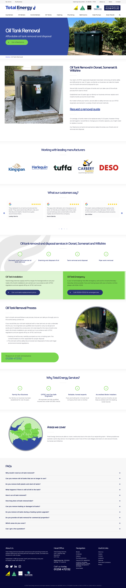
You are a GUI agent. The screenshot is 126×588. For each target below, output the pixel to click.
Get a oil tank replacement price (24, 292)
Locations (101, 558)
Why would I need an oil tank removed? (63, 473)
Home (8, 57)
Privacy (100, 564)
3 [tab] (64, 229)
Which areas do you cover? (63, 523)
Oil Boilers (21, 15)
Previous (4, 213)
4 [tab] (67, 229)
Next (122, 213)
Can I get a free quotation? (63, 529)
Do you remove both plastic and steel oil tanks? (63, 484)
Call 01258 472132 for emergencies (86, 292)
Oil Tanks (48, 15)
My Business (18, 1)
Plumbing (70, 15)
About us (102, 1)
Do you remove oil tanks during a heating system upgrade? (63, 512)
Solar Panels (110, 15)
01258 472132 (112, 8)
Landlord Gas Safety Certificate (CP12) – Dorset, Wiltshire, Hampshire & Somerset (83, 564)
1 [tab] (59, 229)
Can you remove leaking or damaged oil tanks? (63, 506)
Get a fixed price (18, 42)
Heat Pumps (96, 15)
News (110, 1)
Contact (118, 1)
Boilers (78, 552)
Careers (100, 554)
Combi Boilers (35, 15)
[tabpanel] (24, 210)
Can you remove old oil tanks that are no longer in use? (63, 478)
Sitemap (100, 560)
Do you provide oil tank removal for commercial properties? (63, 517)
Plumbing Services (81, 558)
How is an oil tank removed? (63, 495)
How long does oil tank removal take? (63, 501)
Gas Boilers (9, 15)
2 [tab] (62, 229)
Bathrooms (83, 15)
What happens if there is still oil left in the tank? (63, 489)
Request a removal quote (85, 109)
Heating (59, 15)
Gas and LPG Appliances (83, 560)
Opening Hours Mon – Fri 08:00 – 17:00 (84, 1)
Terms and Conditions (104, 562)
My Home (8, 1)
